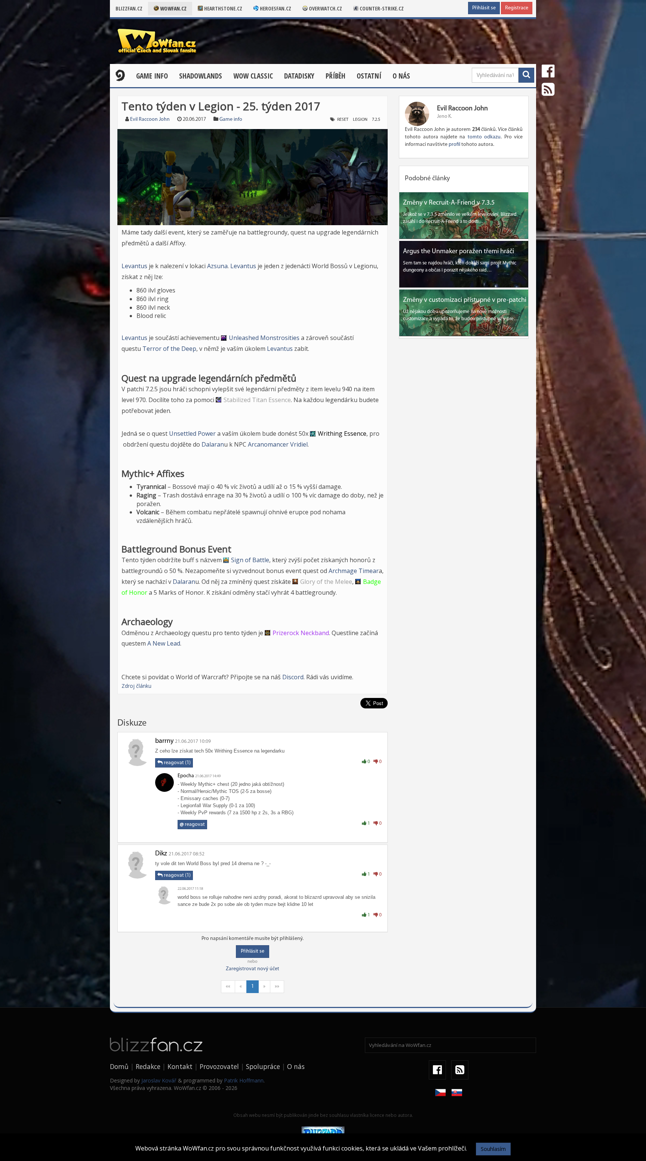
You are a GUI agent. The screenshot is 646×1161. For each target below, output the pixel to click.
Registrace (516, 8)
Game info (230, 119)
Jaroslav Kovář (158, 1080)
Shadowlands (200, 76)
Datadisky (299, 76)
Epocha (186, 776)
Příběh (335, 76)
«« (228, 986)
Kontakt (180, 1066)
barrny (164, 741)
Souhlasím (493, 1148)
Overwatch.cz (325, 8)
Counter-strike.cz (381, 8)
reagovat (192, 824)
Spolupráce (263, 1066)
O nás (401, 76)
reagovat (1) (177, 763)
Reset (342, 119)
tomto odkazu (484, 137)
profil (454, 144)
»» (277, 986)
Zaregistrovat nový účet (252, 969)
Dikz (161, 854)
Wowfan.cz (173, 8)
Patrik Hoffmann (244, 1080)
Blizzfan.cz (129, 8)
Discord (293, 677)
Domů (119, 1066)
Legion (360, 119)
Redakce (148, 1066)
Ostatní (369, 76)
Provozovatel (219, 1066)
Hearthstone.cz (222, 8)
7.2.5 (376, 119)
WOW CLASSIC (253, 76)
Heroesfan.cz (275, 8)
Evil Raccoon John (150, 119)
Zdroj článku (136, 685)
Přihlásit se (484, 8)
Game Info (152, 76)
